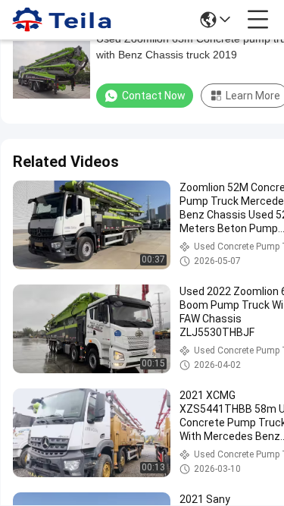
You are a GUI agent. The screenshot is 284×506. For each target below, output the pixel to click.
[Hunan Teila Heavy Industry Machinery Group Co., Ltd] (62, 19)
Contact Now (154, 96)
